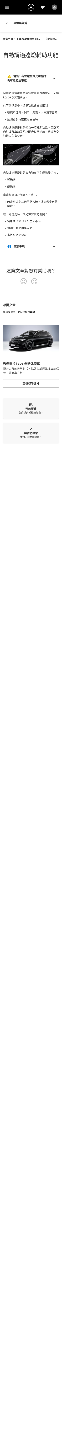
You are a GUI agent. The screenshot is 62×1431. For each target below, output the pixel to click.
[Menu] (7, 7)
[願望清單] (42, 7)
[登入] (54, 7)
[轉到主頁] (31, 7)
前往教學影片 (31, 383)
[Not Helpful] (34, 281)
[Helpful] (23, 281)
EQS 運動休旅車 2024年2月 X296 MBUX (29, 39)
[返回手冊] (8, 23)
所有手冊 (8, 39)
